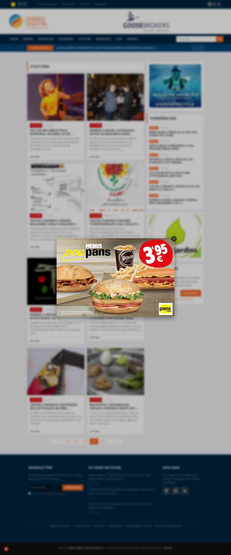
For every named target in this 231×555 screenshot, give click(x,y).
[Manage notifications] (6, 548)
